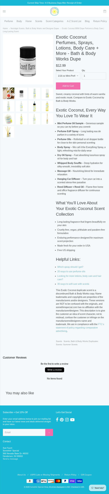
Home (29, 21)
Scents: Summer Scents (66, 344)
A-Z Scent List (74, 21)
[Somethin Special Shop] (54, 11)
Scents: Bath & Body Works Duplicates (81, 341)
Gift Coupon (86, 475)
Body (19, 21)
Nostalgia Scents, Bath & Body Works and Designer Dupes (35, 28)
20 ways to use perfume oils (71, 271)
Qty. (83, 70)
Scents (38, 21)
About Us (21, 475)
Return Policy (100, 21)
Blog (87, 21)
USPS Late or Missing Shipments (45, 475)
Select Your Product (65, 70)
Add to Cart (68, 86)
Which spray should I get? (70, 267)
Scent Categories (54, 21)
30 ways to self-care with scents (73, 284)
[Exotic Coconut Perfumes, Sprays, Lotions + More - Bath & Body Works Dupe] (8, 93)
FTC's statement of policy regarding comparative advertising (80, 327)
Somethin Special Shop (39, 487)
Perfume (8, 21)
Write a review (54, 370)
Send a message (10, 459)
